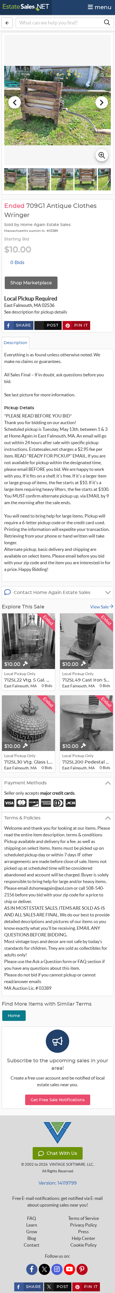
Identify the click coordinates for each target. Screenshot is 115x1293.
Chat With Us (62, 1153)
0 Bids (17, 262)
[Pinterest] (82, 1269)
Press (83, 1231)
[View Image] (15, 179)
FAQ (31, 1218)
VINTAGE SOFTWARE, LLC (71, 1164)
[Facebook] (31, 1269)
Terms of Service (83, 1218)
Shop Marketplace (31, 282)
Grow (31, 1231)
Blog (31, 1238)
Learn (31, 1224)
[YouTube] (69, 1269)
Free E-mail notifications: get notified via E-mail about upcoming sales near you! (57, 1201)
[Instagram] (57, 1269)
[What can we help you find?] (107, 23)
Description (15, 342)
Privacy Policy (83, 1224)
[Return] (7, 23)
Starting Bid (16, 239)
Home (14, 1015)
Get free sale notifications (58, 1099)
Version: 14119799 (58, 1183)
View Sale (99, 606)
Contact (31, 1244)
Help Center (83, 1238)
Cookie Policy (83, 1244)
